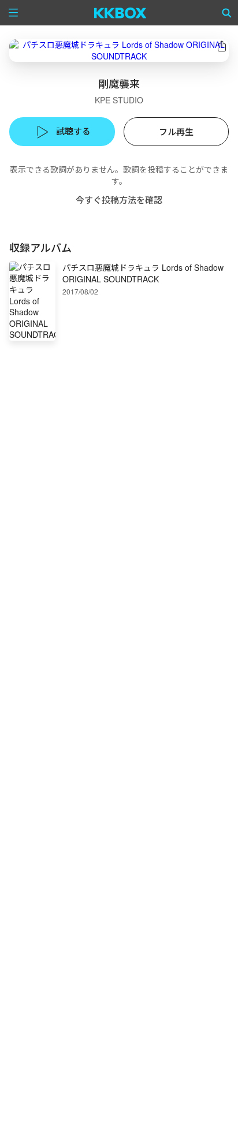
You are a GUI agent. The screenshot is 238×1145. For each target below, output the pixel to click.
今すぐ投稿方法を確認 (119, 199)
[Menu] (13, 13)
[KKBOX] (120, 12)
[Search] (227, 13)
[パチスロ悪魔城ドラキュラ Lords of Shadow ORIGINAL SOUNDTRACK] (119, 50)
